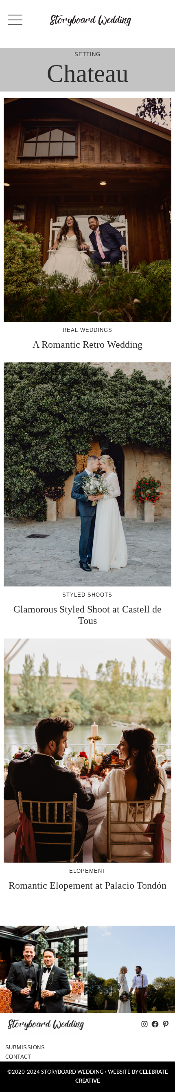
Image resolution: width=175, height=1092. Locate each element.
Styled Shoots (87, 595)
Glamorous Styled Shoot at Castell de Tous (87, 615)
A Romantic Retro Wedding (87, 344)
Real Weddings (87, 330)
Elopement (87, 871)
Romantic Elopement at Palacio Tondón (87, 885)
